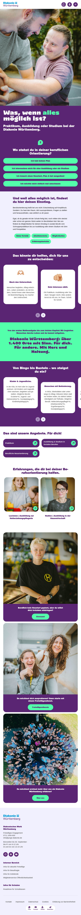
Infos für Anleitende (10, 874)
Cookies (45, 902)
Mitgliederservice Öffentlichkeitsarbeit (18, 878)
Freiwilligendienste (40, 707)
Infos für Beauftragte (11, 870)
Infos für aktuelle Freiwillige (14, 867)
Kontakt (9, 902)
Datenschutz (33, 902)
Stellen (43, 909)
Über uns (40, 798)
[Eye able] (63, 4)
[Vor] (43, 315)
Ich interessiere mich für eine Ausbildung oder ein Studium (40, 168)
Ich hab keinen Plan (40, 160)
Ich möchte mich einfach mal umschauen (40, 183)
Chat (29, 909)
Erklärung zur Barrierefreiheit (64, 902)
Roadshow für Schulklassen (14, 889)
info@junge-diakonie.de (12, 838)
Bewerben (50, 909)
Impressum (20, 902)
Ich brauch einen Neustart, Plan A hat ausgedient (40, 176)
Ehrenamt (40, 616)
